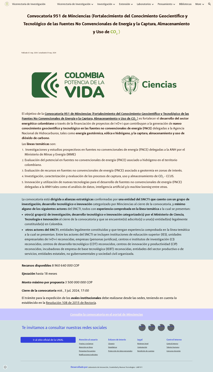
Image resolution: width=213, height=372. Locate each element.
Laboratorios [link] (144, 4)
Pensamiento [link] (165, 4)
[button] (209, 4)
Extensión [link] (124, 4)
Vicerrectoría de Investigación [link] (73, 4)
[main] (106, 23)
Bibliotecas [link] (185, 4)
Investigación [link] (104, 4)
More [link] (198, 4)
